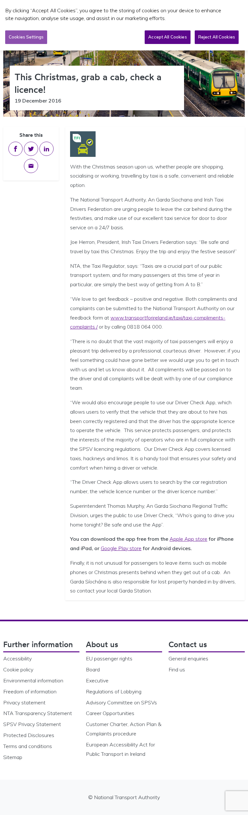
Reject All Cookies (216, 36)
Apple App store (188, 539)
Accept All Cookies (167, 36)
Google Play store (121, 548)
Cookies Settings (26, 36)
